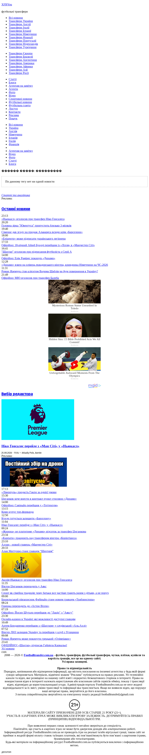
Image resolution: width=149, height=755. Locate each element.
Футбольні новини (20, 102)
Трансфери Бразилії (21, 56)
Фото (12, 92)
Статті (13, 79)
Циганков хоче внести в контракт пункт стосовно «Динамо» (39, 498)
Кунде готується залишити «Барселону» (26, 518)
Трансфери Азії (18, 69)
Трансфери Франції (21, 37)
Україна (13, 127)
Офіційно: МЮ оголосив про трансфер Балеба (30, 277)
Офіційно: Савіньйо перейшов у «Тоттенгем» (29, 505)
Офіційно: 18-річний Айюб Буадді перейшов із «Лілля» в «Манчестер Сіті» (48, 245)
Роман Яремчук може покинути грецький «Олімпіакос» (36, 638)
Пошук (13, 118)
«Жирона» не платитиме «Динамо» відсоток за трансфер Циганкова (43, 531)
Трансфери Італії (19, 27)
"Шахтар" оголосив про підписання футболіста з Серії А (36, 251)
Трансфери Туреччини (23, 47)
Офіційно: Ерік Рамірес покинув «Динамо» (28, 258)
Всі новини (16, 17)
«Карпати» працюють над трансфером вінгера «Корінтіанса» (39, 538)
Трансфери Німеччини (23, 34)
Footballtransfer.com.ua (38, 655)
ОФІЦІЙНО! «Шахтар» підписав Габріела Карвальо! (34, 645)
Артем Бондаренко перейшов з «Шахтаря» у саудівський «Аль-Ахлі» (44, 625)
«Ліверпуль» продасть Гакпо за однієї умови (29, 492)
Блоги (12, 82)
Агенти (13, 89)
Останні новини (15, 208)
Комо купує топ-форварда (17, 511)
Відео (12, 95)
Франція (14, 144)
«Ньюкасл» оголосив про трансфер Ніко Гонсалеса (33, 219)
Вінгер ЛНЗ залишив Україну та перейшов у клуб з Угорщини (40, 632)
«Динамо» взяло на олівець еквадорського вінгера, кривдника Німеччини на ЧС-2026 (54, 264)
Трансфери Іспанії (20, 30)
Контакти (15, 111)
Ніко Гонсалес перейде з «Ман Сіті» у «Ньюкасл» (40, 446)
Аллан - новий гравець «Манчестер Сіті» (27, 544)
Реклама (14, 115)
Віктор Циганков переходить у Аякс (24, 586)
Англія (13, 131)
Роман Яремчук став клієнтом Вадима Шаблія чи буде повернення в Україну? (49, 271)
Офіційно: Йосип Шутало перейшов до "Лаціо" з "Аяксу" (37, 612)
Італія (12, 141)
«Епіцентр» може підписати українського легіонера (33, 238)
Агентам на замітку (21, 85)
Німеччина (15, 134)
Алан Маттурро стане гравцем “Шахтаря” (27, 551)
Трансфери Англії (20, 24)
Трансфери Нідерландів (23, 43)
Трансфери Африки (21, 66)
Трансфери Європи (21, 53)
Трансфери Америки (21, 63)
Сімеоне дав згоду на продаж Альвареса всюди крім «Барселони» (42, 232)
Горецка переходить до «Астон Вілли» (25, 606)
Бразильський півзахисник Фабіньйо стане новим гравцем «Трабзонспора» (48, 599)
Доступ (13, 108)
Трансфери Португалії (22, 40)
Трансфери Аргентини (23, 59)
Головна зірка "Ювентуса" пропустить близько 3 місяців (36, 225)
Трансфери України (21, 21)
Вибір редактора (17, 393)
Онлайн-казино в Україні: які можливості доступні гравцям (38, 619)
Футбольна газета (20, 105)
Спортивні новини (20, 98)
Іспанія (13, 137)
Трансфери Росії (19, 73)
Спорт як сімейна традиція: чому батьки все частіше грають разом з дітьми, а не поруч (55, 592)
